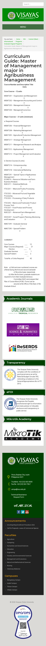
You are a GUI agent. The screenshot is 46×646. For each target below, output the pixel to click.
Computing (10, 542)
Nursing (9, 565)
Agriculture (10, 539)
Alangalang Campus (13, 580)
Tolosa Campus (12, 586)
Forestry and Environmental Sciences (19, 556)
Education (10, 549)
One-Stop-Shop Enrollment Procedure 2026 (21, 525)
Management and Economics (16, 559)
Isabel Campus (12, 583)
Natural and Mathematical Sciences (19, 562)
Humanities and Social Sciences (17, 546)
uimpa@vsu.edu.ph (18, 489)
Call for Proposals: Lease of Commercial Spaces (22, 528)
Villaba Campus (12, 590)
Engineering (11, 552)
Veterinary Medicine (13, 569)
